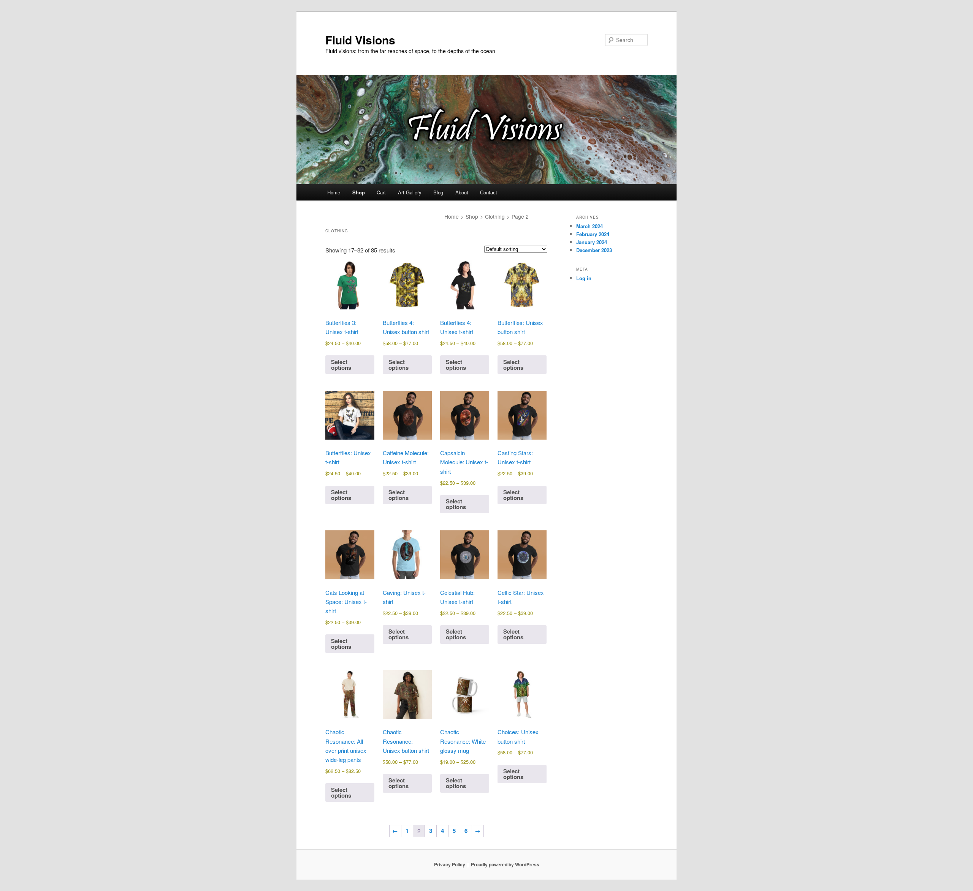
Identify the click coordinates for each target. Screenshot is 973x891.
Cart (381, 192)
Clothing (495, 216)
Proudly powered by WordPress (505, 864)
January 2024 (591, 242)
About (461, 192)
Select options (341, 365)
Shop (358, 192)
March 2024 (589, 226)
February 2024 (592, 234)
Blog (438, 192)
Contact (488, 192)
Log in (583, 278)
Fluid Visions (360, 40)
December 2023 (594, 250)
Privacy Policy (449, 864)
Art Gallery (410, 192)
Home (333, 192)
